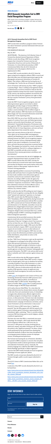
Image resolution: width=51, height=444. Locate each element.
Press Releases (13, 10)
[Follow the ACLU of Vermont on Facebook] (9, 435)
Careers (10, 421)
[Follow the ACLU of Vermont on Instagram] (15, 435)
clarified (24, 283)
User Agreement (11, 441)
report (14, 275)
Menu (32, 2)
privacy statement (11, 409)
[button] (21, 28)
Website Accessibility (27, 441)
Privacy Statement (18, 441)
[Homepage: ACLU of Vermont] (12, 2)
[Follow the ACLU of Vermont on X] (12, 435)
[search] (42, 416)
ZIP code (10, 403)
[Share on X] (18, 28)
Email (9, 398)
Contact (10, 431)
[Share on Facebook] (15, 28)
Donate (10, 427)
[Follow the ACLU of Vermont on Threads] (19, 435)
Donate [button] (38, 3)
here (12, 363)
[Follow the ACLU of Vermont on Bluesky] (22, 435)
